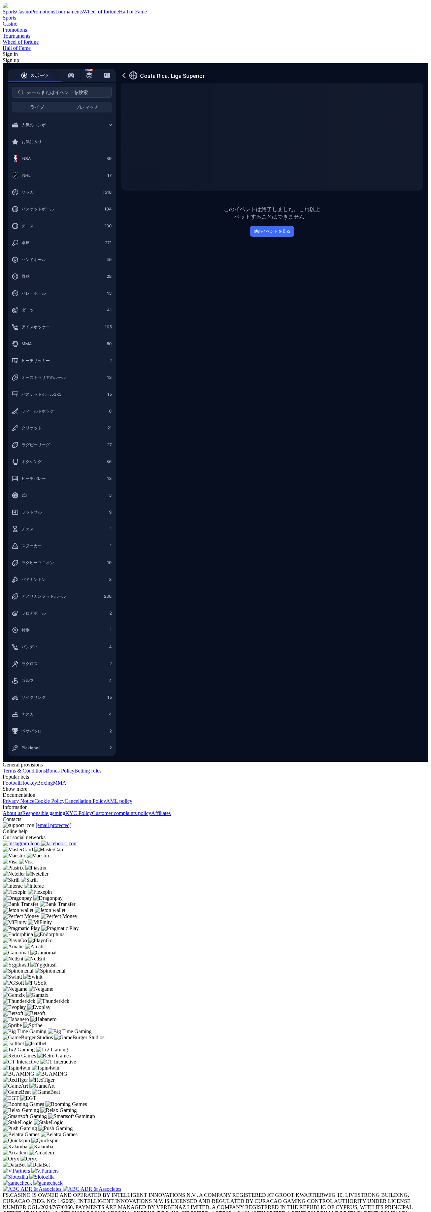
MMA (59, 783)
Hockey (28, 783)
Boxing (45, 783)
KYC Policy (78, 813)
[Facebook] (58, 843)
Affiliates (161, 813)
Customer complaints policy (121, 813)
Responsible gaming (43, 813)
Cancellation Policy (85, 801)
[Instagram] (22, 843)
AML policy (119, 801)
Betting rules (87, 771)
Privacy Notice (18, 801)
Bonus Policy (60, 771)
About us (12, 813)
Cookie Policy (49, 801)
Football (11, 783)
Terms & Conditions (24, 771)
